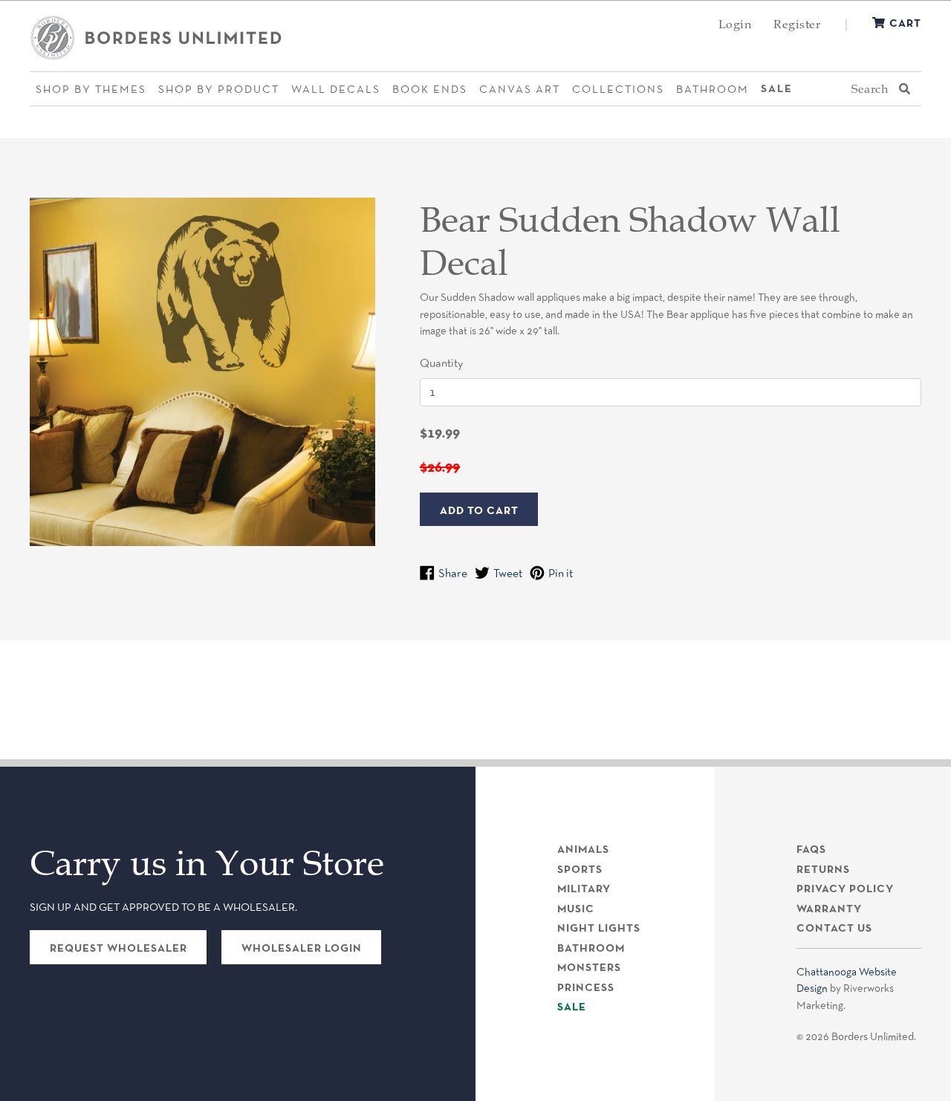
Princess (585, 987)
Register (796, 24)
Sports (580, 869)
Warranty (829, 908)
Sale (777, 88)
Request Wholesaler (118, 948)
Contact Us (834, 928)
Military (584, 888)
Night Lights (598, 928)
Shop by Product (218, 88)
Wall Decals (335, 88)
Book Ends (429, 88)
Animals (583, 849)
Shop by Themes (91, 88)
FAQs (811, 849)
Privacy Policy (845, 888)
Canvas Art (519, 88)
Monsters (589, 967)
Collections (618, 88)
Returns (823, 869)
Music (575, 908)
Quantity (441, 363)
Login (735, 24)
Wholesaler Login (301, 948)
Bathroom (712, 88)
